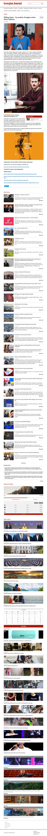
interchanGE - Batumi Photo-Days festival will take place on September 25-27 (17, 640)
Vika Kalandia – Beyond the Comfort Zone (22, 194)
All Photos (41, 495)
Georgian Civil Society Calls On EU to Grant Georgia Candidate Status (27, 452)
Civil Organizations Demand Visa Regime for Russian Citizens (25, 324)
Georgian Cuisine (28, 8)
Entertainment (12, 10)
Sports (19, 10)
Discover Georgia (8, 8)
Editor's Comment (8, 824)
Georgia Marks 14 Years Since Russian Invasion (23, 334)
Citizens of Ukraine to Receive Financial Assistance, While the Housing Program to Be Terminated (29, 379)
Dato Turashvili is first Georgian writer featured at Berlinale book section (20, 174)
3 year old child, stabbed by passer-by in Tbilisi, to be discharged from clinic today (18, 703)
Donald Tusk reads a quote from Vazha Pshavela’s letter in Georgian (36, 119)
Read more (41, 200)
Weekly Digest (7, 823)
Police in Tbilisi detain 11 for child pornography (12, 678)
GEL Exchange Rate (15, 499)
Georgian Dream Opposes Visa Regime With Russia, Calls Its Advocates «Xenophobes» (27, 346)
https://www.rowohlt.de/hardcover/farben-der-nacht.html (16, 166)
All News (41, 481)
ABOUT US (35, 831)
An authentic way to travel (19, 238)
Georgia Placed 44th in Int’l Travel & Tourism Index (12, 593)
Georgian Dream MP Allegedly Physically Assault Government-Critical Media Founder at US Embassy (28, 411)
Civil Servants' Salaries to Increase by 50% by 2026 (23, 368)
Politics (36, 8)
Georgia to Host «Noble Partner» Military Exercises (23, 314)
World (6, 10)
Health (6, 827)
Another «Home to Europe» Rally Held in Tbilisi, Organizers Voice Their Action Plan (28, 400)
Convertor (35, 499)
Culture (5, 769)
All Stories (23, 463)
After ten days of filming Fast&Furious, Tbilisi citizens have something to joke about (18, 715)
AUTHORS (23, 626)
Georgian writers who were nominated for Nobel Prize (16, 180)
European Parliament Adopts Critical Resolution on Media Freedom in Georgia (17, 568)
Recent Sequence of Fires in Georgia (21, 304)
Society (16, 8)
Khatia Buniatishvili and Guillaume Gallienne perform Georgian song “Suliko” (17, 740)
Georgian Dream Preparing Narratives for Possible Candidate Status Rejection (17, 543)
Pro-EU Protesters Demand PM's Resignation (22, 421)
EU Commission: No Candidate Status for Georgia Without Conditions (16, 531)
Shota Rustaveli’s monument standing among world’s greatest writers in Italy (21, 182)
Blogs (40, 8)
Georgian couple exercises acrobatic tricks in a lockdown (14, 653)
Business (21, 8)
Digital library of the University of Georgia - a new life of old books (26, 217)
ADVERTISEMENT (36, 832)
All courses (23, 514)
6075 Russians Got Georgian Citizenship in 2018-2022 (24, 294)
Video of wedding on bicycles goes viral (11, 665)
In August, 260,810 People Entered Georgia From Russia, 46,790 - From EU (28, 283)
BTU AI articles (25, 10)
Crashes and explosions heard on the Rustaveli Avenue (13, 690)
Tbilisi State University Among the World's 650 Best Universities (26, 442)
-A (40, 17)
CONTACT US (35, 834)
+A (42, 17)
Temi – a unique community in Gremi (21, 228)
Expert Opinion (7, 826)
